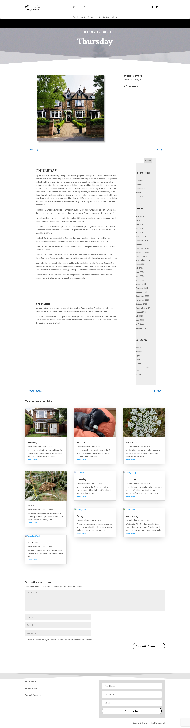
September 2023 (143, 308)
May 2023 (140, 324)
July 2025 (139, 220)
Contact (106, 17)
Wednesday (140, 188)
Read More (32, 459)
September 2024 (143, 260)
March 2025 (141, 236)
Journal (139, 351)
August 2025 (141, 216)
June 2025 (140, 224)
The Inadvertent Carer (95, 32)
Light (82, 17)
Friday (138, 192)
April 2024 (140, 280)
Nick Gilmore (134, 75)
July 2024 (139, 268)
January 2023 (141, 328)
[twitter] (85, 7)
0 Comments (130, 86)
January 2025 (141, 244)
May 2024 (140, 276)
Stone (90, 17)
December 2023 (142, 296)
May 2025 (140, 228)
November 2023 (142, 300)
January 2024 (141, 292)
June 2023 (140, 320)
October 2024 (141, 256)
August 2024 (141, 264)
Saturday (33, 542)
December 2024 (142, 248)
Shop (153, 7)
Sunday (139, 184)
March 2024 (141, 284)
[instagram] (74, 7)
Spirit (98, 17)
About (114, 17)
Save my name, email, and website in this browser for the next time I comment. (62, 639)
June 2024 (140, 272)
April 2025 (140, 232)
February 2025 (142, 240)
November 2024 (142, 252)
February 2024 (142, 288)
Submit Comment (149, 646)
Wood (75, 17)
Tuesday (139, 180)
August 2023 (141, 312)
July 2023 (139, 316)
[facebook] (79, 7)
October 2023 (141, 304)
